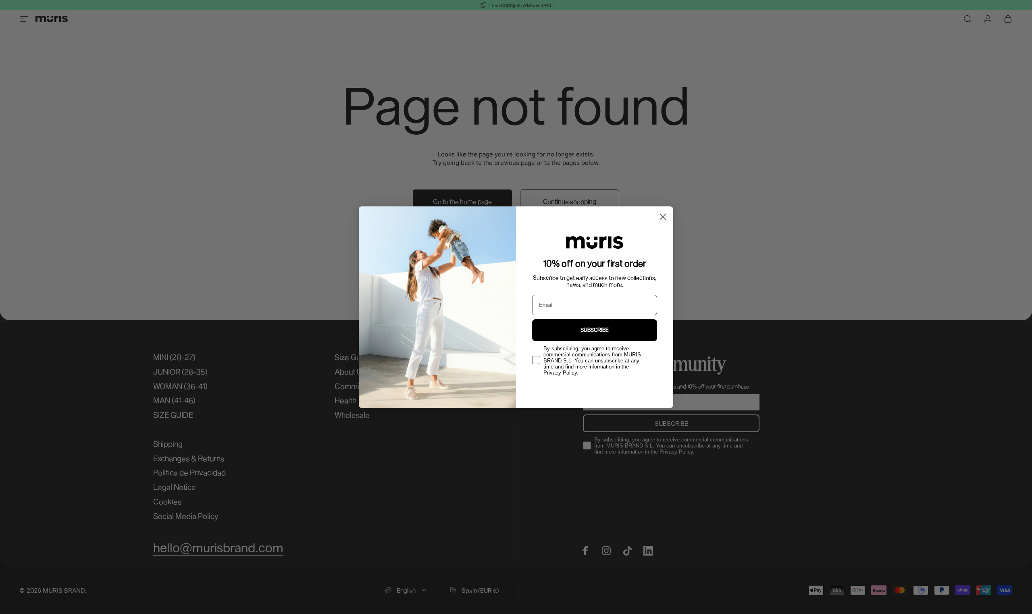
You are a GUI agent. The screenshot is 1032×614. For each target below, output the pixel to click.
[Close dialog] (663, 217)
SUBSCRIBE (594, 330)
